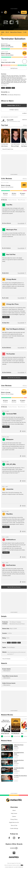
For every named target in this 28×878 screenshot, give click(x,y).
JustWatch (24, 113)
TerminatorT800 (9, 414)
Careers (14, 816)
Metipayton (8, 439)
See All (25, 125)
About (14, 810)
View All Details (6, 658)
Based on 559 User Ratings (7, 55)
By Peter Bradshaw (6, 372)
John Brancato (10, 94)
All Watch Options (14, 109)
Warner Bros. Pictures (16, 32)
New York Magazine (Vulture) (13, 329)
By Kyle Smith (5, 273)
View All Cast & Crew (7, 149)
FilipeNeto (8, 514)
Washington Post (10, 230)
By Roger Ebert (5, 322)
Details (3, 616)
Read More (6, 426)
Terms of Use (14, 825)
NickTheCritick (9, 565)
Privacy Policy (14, 819)
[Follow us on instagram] (14, 838)
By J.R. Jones (5, 297)
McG (9, 92)
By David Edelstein (6, 347)
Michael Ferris (17, 94)
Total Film (7, 205)
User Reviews (6, 386)
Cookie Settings (14, 828)
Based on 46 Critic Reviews (7, 46)
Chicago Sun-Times (11, 304)
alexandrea (8, 489)
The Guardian (9, 354)
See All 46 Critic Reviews (14, 377)
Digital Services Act (14, 822)
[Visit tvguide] (14, 853)
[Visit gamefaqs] (14, 857)
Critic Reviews (6, 179)
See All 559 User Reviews (14, 587)
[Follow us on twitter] (19, 838)
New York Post (9, 254)
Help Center (14, 813)
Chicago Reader (9, 279)
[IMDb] (21, 865)
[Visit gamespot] (14, 849)
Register (24, 12)
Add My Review (14, 68)
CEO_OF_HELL (9, 464)
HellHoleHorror (9, 540)
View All (25, 178)
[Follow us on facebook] (9, 838)
